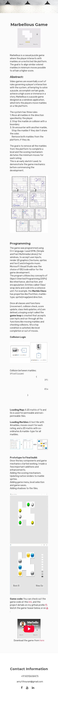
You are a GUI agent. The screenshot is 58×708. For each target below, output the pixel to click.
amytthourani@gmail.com (30, 681)
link (30, 602)
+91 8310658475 (30, 676)
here (42, 640)
